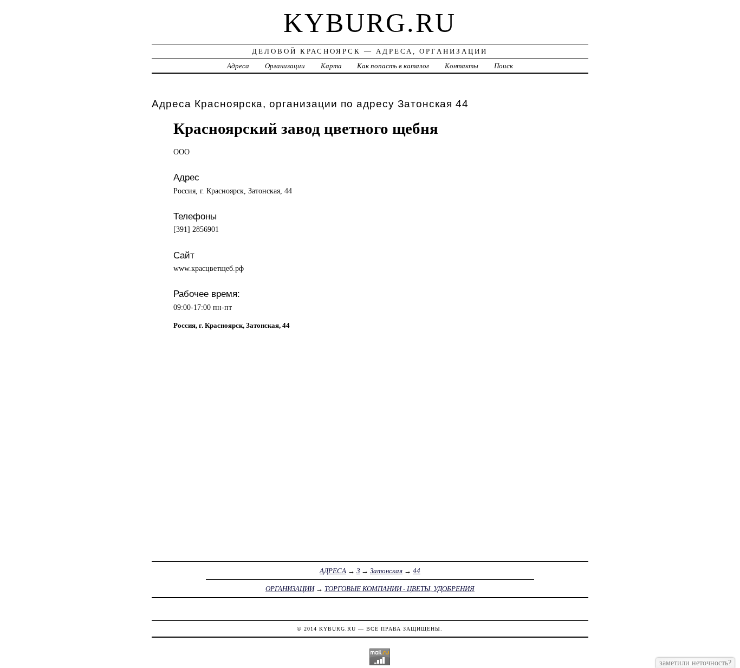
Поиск (503, 66)
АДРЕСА (333, 571)
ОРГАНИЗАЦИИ (289, 589)
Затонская (386, 571)
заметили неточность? (695, 662)
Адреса (238, 66)
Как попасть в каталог (393, 66)
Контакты (461, 66)
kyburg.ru (369, 23)
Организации (285, 66)
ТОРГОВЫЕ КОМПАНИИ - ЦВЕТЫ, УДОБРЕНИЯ (399, 589)
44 (416, 571)
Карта (331, 66)
